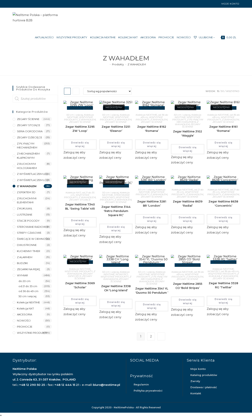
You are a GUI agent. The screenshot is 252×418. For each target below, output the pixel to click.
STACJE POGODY (28, 220)
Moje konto (230, 3)
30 (222, 91)
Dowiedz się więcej (80, 144)
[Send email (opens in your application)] (22, 4)
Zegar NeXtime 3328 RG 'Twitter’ (223, 285)
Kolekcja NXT (73, 192)
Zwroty (195, 381)
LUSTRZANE (24, 214)
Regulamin (141, 384)
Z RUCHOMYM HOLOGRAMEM (27, 166)
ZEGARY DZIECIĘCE (80, 274)
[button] (79, 108)
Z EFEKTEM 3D (26, 192)
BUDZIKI (22, 263)
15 (218, 91)
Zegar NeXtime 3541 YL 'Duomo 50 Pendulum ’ (151, 290)
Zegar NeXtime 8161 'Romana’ (223, 129)
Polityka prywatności (148, 390)
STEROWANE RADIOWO (32, 226)
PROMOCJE (24, 326)
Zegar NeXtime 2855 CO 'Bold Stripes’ (187, 286)
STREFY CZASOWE (29, 232)
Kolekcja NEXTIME (146, 114)
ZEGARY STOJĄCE (80, 199)
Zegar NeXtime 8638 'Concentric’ (223, 203)
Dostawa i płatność (203, 387)
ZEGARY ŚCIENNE (80, 121)
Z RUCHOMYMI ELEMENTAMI (26, 200)
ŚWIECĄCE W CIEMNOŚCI (33, 238)
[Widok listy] (76, 91)
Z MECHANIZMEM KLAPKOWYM (28, 155)
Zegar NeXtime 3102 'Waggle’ (187, 133)
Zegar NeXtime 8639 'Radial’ (187, 203)
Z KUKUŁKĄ (24, 208)
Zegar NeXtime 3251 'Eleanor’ (116, 129)
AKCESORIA (24, 314)
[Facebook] (14, 4)
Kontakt (195, 393)
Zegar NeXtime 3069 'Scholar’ (80, 285)
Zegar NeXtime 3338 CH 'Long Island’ (116, 288)
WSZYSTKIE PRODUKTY (149, 118)
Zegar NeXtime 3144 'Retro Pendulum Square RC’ (116, 211)
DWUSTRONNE (27, 244)
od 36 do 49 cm (230, 271)
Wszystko (232, 91)
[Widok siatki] (67, 91)
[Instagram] (18, 4)
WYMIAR (22, 275)
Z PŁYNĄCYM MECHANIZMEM (190, 120)
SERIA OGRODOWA (30, 131)
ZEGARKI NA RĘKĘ (28, 269)
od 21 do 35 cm (28, 286)
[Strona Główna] (107, 64)
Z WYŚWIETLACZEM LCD (33, 180)
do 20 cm (25, 281)
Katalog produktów (203, 375)
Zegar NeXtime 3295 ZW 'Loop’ (79, 129)
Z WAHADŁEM (137, 64)
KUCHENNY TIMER (28, 251)
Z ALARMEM (24, 257)
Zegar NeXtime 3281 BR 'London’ (151, 203)
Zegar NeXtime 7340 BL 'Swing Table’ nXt (80, 206)
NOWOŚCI (122, 274)
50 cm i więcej (74, 114)
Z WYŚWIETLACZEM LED (32, 173)
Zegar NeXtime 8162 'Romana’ (151, 129)
